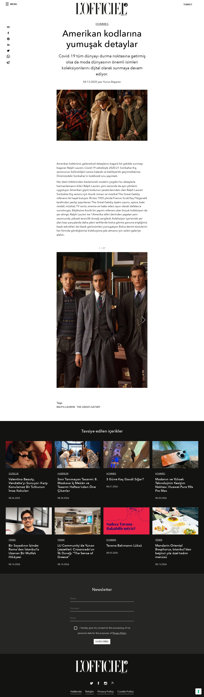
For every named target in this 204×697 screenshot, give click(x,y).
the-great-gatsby (88, 407)
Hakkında (76, 691)
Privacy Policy (119, 633)
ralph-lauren (66, 407)
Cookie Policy (125, 691)
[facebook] (8, 33)
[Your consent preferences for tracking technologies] (198, 691)
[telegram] (8, 63)
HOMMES (102, 24)
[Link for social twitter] (91, 684)
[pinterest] (8, 39)
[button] (144, 319)
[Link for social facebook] (98, 684)
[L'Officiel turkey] (102, 9)
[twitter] (8, 51)
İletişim (89, 691)
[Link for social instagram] (105, 684)
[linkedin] (8, 45)
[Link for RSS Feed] (112, 683)
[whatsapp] (8, 57)
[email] (8, 27)
